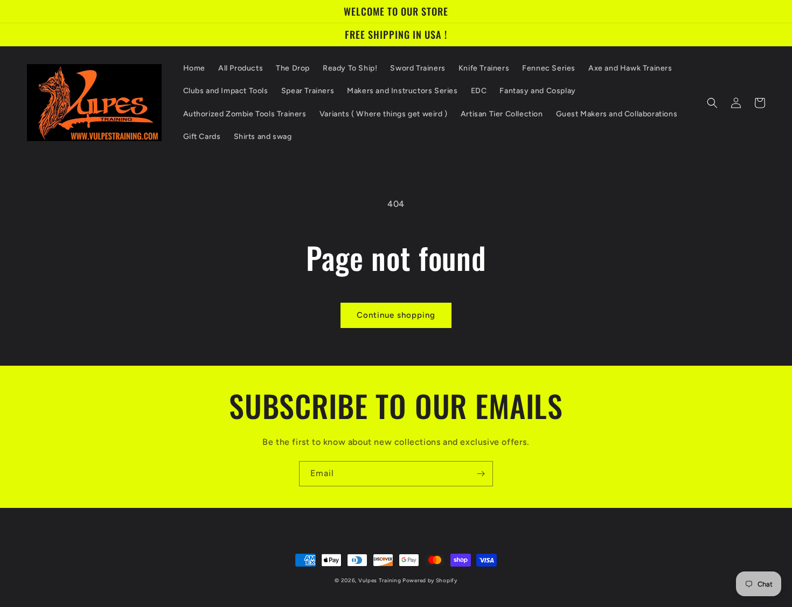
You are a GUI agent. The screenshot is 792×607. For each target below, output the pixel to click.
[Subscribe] (480, 473)
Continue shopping (396, 315)
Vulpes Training (380, 580)
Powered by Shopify (429, 580)
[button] (712, 103)
